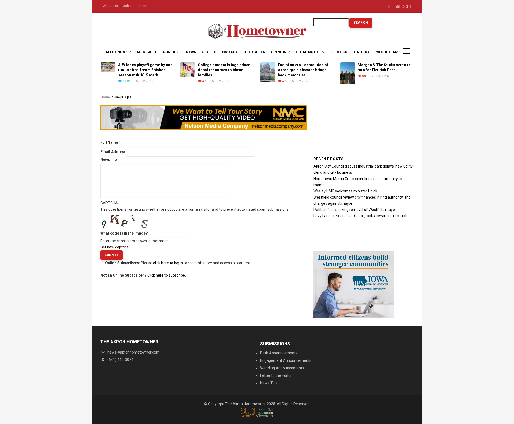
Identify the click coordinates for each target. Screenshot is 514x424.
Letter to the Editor (276, 375)
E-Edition (339, 52)
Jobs (127, 6)
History (230, 52)
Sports (209, 52)
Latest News (115, 52)
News (191, 52)
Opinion (279, 52)
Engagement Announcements (285, 360)
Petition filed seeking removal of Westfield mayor (354, 209)
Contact (171, 52)
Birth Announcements (278, 353)
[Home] (257, 30)
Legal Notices (310, 52)
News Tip (108, 159)
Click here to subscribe (166, 275)
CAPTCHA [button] (109, 203)
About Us (110, 6)
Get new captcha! (115, 247)
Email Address (113, 152)
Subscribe (147, 52)
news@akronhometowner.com (133, 352)
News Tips (269, 383)
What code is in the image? (124, 233)
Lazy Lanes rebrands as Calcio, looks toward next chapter (361, 216)
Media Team (387, 52)
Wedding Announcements (282, 368)
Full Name (109, 142)
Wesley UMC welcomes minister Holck (345, 191)
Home (105, 97)
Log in (141, 6)
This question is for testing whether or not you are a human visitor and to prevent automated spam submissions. (194, 225)
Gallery (362, 52)
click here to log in (168, 263)
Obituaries (254, 52)
